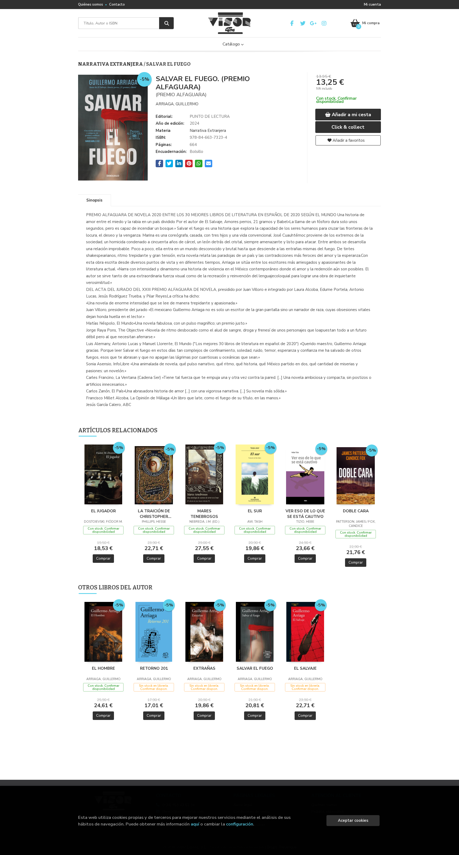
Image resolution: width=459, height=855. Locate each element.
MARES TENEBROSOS (204, 513)
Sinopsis (94, 200)
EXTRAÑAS (204, 668)
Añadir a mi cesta (350, 114)
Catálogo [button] (232, 44)
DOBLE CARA (356, 511)
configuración (239, 824)
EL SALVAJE (305, 668)
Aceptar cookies (353, 820)
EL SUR (255, 511)
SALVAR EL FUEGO (255, 668)
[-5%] (103, 474)
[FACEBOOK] (292, 23)
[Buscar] (166, 23)
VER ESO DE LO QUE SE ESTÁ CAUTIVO (305, 513)
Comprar (103, 558)
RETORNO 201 (154, 668)
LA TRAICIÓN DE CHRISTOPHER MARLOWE (154, 513)
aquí (195, 824)
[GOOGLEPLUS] (313, 23)
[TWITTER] (302, 23)
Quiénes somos (90, 4)
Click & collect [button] (348, 127)
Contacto (117, 4)
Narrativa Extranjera (111, 64)
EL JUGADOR (103, 511)
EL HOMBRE (103, 668)
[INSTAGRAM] (324, 23)
